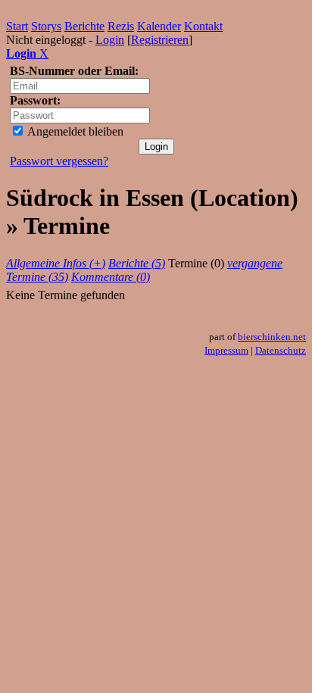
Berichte (84, 26)
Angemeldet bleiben (74, 131)
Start (17, 26)
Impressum (226, 350)
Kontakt (203, 26)
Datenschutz (280, 350)
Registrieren (160, 39)
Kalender (159, 26)
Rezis (121, 26)
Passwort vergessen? (59, 161)
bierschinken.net (272, 336)
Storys (46, 26)
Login (109, 39)
